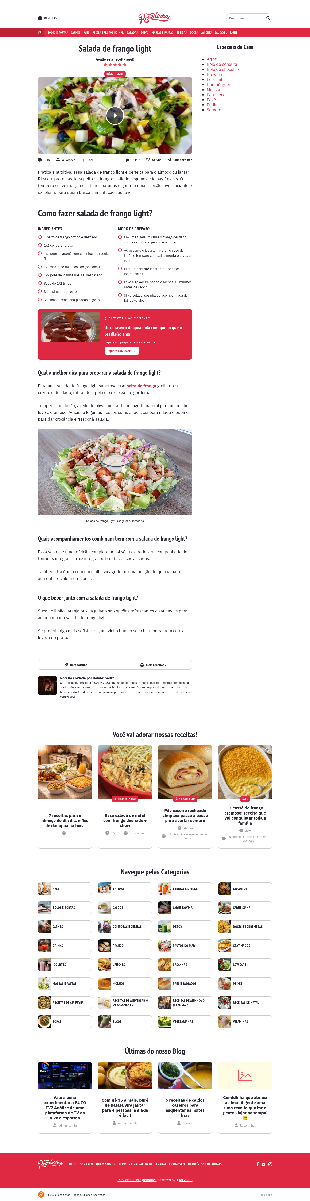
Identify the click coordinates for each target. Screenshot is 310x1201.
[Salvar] (86, 750)
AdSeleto (186, 1179)
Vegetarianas (183, 1022)
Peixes (237, 984)
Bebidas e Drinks (185, 889)
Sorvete (214, 109)
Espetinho (216, 79)
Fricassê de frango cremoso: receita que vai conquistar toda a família (245, 815)
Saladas (132, 32)
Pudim (213, 104)
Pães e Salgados (185, 984)
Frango (118, 946)
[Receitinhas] (155, 18)
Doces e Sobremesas (248, 927)
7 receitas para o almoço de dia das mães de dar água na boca (65, 820)
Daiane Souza (104, 677)
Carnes (75, 32)
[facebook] (258, 1164)
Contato (86, 1164)
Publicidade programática (137, 1179)
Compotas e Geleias (127, 927)
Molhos (118, 984)
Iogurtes (59, 965)
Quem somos (105, 1164)
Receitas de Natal (246, 1003)
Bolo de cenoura (222, 64)
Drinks (58, 946)
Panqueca (216, 94)
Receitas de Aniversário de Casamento (130, 1002)
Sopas (145, 32)
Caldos (118, 908)
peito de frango (141, 385)
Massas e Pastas (65, 984)
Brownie (214, 74)
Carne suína (242, 908)
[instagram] (270, 1164)
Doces (194, 32)
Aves (86, 32)
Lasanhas (180, 965)
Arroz (212, 59)
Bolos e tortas (58, 32)
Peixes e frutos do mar (108, 32)
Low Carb (239, 965)
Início (110, 74)
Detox (177, 927)
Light (233, 32)
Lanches (206, 32)
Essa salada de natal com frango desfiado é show (125, 820)
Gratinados (241, 946)
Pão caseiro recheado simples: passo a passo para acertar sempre (185, 815)
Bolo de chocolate (223, 69)
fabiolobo (266, 1194)
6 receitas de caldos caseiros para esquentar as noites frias (185, 1107)
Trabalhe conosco (170, 1164)
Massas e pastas (162, 32)
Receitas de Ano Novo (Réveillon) (189, 1002)
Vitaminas (240, 1022)
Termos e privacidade (136, 1164)
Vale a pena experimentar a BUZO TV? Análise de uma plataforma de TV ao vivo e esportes (65, 1107)
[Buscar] (268, 18)
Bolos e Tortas (64, 908)
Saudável (221, 32)
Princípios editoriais (205, 1164)
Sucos (117, 1022)
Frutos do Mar (184, 946)
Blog (73, 1164)
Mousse (214, 89)
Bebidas (182, 32)
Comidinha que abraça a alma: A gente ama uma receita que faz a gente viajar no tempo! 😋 (245, 1107)
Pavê (211, 99)
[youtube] (263, 1164)
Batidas (118, 889)
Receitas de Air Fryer (68, 1003)
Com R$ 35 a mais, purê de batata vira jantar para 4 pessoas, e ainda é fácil (125, 1107)
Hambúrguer (218, 84)
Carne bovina (183, 908)
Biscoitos (240, 889)
